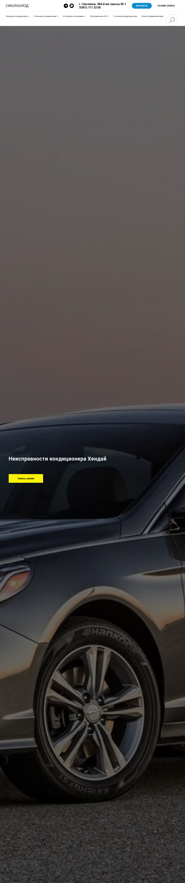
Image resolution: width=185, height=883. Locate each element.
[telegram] (66, 6)
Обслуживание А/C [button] (98, 16)
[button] (26, 478)
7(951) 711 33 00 (90, 7)
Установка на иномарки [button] (73, 16)
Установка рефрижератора (125, 16)
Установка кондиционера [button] (45, 16)
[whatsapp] (72, 6)
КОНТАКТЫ (141, 6)
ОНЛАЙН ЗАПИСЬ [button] (166, 6)
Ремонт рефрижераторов (152, 16)
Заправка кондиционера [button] (17, 16)
